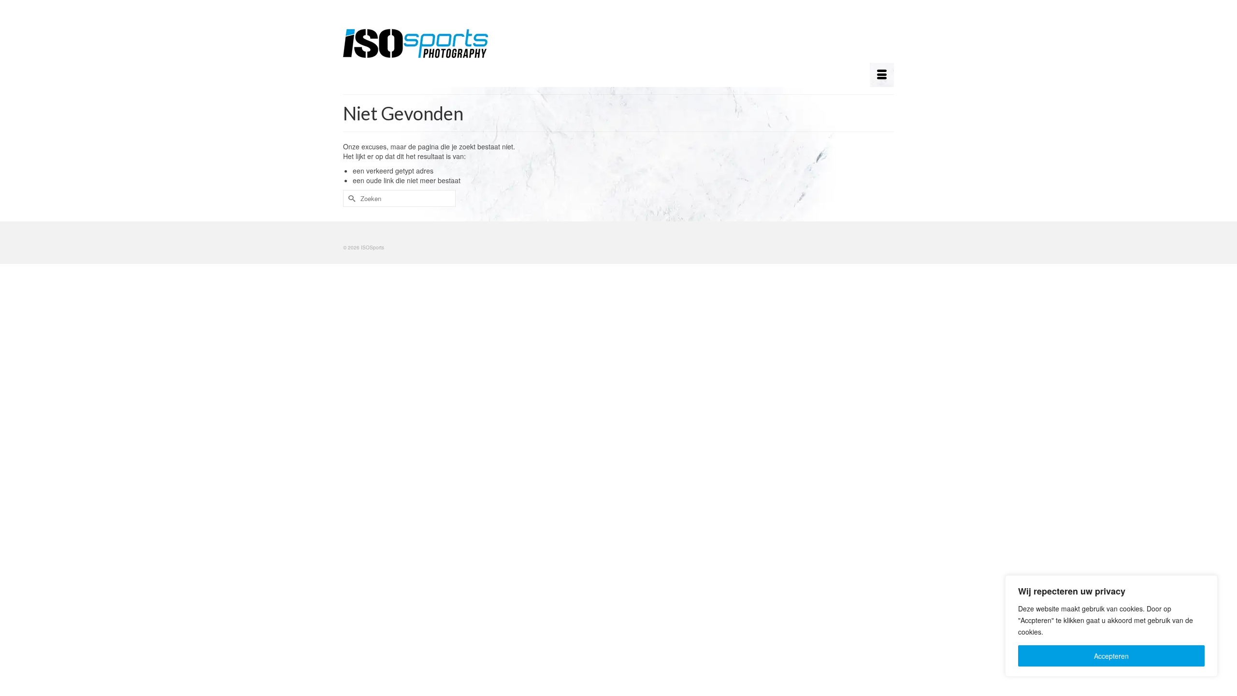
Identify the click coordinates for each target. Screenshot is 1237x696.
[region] (1111, 626)
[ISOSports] (430, 43)
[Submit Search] (350, 198)
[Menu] (882, 75)
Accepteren (1111, 656)
